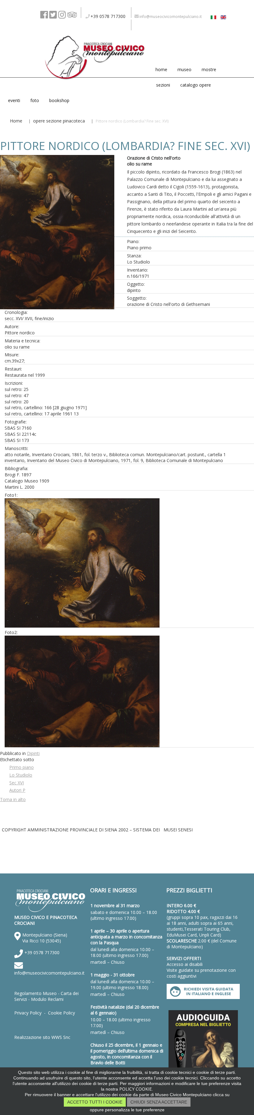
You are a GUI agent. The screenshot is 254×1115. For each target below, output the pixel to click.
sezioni (163, 85)
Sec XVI (16, 783)
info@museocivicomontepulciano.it (49, 973)
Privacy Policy (28, 1013)
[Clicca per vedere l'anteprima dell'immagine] (57, 306)
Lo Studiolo (20, 775)
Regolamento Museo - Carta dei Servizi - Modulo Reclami (46, 996)
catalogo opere (195, 85)
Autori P (17, 790)
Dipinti (33, 753)
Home (16, 121)
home (161, 69)
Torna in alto (13, 799)
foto (34, 100)
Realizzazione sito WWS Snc (42, 1037)
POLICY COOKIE (135, 1089)
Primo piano (21, 767)
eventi (14, 100)
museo (184, 69)
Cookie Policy (61, 1013)
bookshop (59, 100)
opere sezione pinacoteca (59, 121)
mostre (209, 69)
